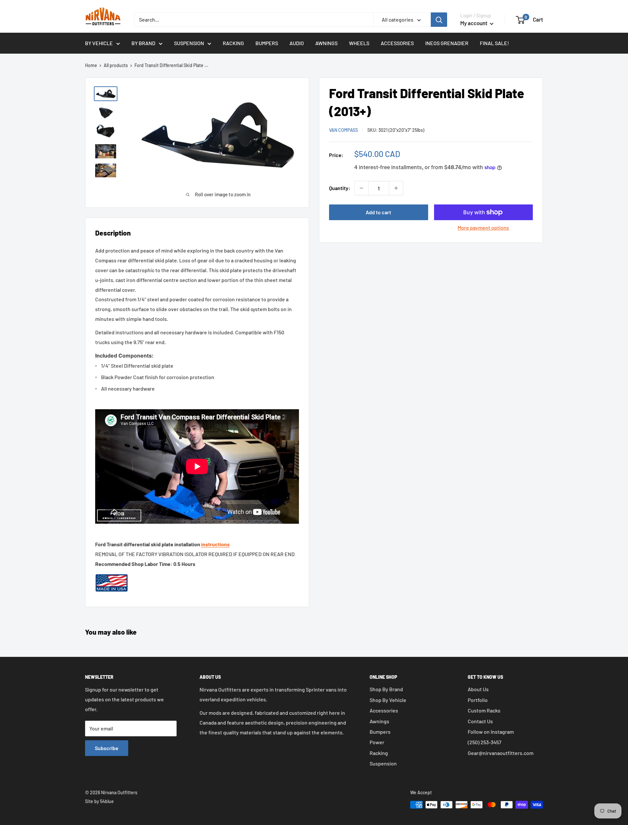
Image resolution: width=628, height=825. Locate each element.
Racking (233, 43)
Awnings (326, 43)
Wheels (359, 43)
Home (91, 65)
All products (116, 65)
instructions (215, 544)
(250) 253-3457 (484, 742)
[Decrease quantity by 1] (361, 188)
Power (377, 742)
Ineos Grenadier (446, 43)
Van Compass (343, 130)
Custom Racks (484, 710)
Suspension (189, 43)
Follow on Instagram (491, 731)
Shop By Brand (386, 689)
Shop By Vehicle (388, 700)
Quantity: (339, 188)
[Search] (439, 19)
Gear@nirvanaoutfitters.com (500, 753)
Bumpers (266, 43)
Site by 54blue (99, 801)
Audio (296, 43)
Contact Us (480, 721)
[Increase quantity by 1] (396, 188)
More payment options (483, 227)
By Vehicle (99, 43)
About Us (478, 689)
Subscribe (106, 748)
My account (474, 23)
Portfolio (478, 700)
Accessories (397, 43)
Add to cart (378, 212)
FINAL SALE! (494, 43)
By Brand (143, 43)
